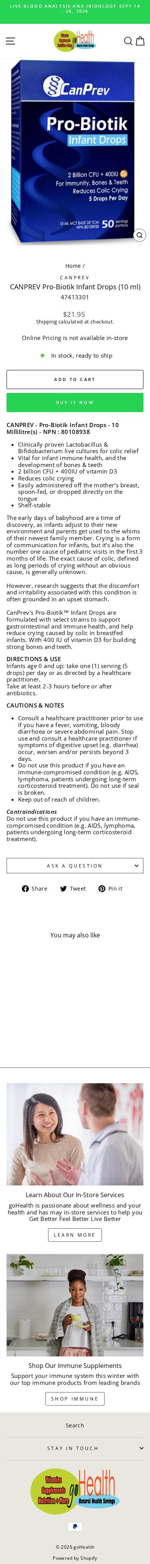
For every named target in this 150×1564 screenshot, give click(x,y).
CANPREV (75, 277)
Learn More (75, 1235)
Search (75, 1425)
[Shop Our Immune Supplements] (75, 1305)
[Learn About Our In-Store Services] (75, 1134)
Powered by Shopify (75, 1558)
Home (73, 265)
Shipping (46, 322)
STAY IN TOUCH (73, 1448)
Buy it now (75, 402)
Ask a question (75, 866)
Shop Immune (75, 1399)
